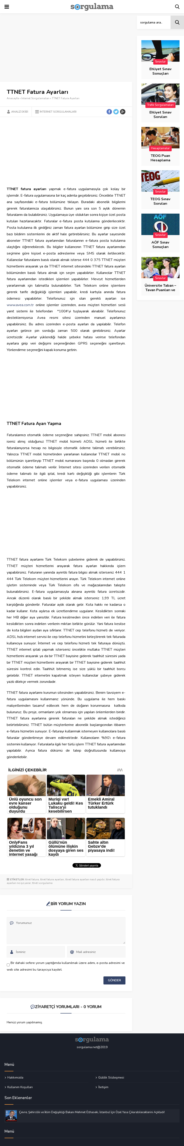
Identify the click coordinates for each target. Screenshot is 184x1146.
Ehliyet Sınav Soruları (160, 114)
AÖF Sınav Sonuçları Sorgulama (160, 247)
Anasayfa (13, 98)
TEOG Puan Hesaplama (160, 158)
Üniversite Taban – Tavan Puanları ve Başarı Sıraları (160, 290)
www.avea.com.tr (20, 305)
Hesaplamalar (160, 148)
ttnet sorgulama (42, 883)
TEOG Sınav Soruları (160, 201)
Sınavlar (160, 62)
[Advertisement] (66, 48)
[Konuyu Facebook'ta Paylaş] (109, 111)
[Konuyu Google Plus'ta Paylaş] (122, 111)
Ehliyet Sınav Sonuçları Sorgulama (160, 73)
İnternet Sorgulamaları (35, 98)
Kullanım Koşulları (20, 1087)
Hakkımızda (15, 1077)
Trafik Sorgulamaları (160, 105)
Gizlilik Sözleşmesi (111, 1077)
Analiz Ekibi (19, 112)
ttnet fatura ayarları (52, 879)
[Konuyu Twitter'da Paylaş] (116, 111)
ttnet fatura (32, 879)
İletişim (103, 1087)
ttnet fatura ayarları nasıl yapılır (85, 879)
